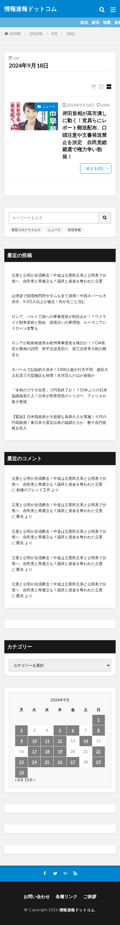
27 (72, 762)
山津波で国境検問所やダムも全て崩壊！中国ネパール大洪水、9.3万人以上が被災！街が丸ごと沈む (59, 298)
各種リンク (66, 896)
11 (47, 741)
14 (85, 741)
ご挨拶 (89, 896)
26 (60, 762)
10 (34, 741)
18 (47, 751)
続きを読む (95, 168)
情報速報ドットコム (30, 9)
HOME (15, 33)
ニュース (48, 106)
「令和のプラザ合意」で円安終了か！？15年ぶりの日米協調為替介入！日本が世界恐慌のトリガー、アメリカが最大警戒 (59, 396)
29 (98, 762)
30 (21, 772)
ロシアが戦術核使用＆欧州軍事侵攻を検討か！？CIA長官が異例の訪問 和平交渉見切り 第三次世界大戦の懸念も (59, 348)
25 (47, 762)
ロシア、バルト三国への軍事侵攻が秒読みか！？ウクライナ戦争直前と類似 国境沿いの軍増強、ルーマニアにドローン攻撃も (59, 322)
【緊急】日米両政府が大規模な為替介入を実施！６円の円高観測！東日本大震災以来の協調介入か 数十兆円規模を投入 (59, 422)
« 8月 (19, 779)
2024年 (36, 33)
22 (98, 751)
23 (21, 762)
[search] (104, 218)
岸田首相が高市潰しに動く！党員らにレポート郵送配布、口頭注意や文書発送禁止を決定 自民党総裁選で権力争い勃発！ (84, 135)
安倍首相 (74, 230)
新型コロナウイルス (26, 230)
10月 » (30, 779)
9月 (55, 33)
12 (60, 741)
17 (34, 751)
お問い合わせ (37, 896)
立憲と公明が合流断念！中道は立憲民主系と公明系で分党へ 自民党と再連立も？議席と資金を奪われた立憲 (59, 278)
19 (60, 751)
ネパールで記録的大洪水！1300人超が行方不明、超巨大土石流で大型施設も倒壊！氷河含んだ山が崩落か (60, 372)
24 (34, 762)
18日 (70, 33)
